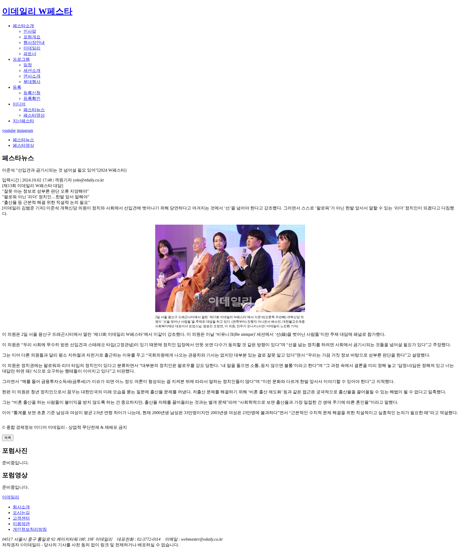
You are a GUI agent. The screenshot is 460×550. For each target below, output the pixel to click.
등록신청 (31, 93)
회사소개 (21, 507)
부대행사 (31, 81)
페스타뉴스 (34, 109)
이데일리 (31, 48)
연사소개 (31, 76)
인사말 (29, 31)
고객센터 (21, 518)
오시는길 (21, 512)
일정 (27, 65)
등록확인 (31, 98)
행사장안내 (34, 42)
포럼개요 (31, 37)
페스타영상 (34, 115)
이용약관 (21, 523)
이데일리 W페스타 (37, 11)
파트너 (29, 53)
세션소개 (31, 70)
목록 (7, 438)
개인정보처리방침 (30, 529)
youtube (9, 130)
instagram (25, 130)
